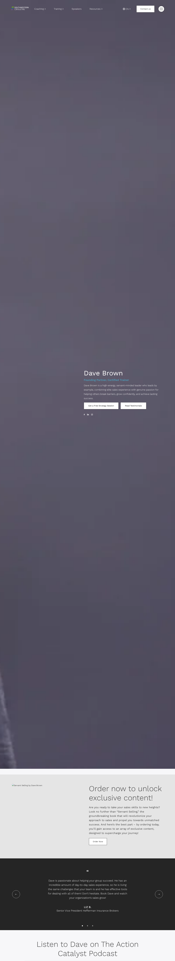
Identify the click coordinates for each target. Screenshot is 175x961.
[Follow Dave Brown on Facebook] (84, 414)
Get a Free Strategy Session (101, 406)
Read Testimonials (133, 406)
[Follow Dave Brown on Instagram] (92, 414)
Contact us (145, 9)
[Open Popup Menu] (161, 9)
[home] (20, 9)
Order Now (98, 841)
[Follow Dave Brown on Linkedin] (88, 414)
